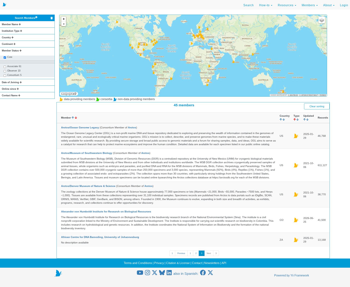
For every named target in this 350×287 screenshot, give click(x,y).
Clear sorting (317, 106)
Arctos (132, 127)
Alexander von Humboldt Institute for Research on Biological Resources (106, 211)
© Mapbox (293, 95)
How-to (265, 5)
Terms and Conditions (138, 263)
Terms (323, 95)
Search (248, 5)
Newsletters (211, 263)
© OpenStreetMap (308, 95)
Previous (181, 253)
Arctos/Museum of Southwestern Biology (86, 153)
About (328, 5)
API (223, 263)
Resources (286, 5)
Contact (197, 263)
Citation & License (178, 263)
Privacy (159, 263)
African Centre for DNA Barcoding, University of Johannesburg (100, 237)
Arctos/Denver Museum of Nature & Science (88, 186)
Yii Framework (299, 275)
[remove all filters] (51, 18)
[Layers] (321, 20)
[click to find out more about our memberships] (36, 17)
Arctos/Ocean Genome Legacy (80, 127)
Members (309, 5)
